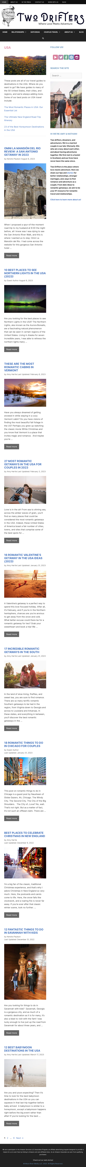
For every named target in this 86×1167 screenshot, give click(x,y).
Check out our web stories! (43, 1160)
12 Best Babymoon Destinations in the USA (22, 1049)
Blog (64, 2)
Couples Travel (51, 32)
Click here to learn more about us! (65, 199)
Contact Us (39, 2)
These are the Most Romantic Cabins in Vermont (19, 367)
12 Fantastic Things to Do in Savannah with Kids (23, 931)
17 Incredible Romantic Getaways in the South (21, 650)
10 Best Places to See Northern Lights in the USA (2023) (25, 273)
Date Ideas (35, 32)
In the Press (26, 2)
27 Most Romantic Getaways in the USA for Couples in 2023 (22, 464)
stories (70, 173)
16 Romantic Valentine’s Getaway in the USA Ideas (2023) (23, 558)
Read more (11, 255)
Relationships (18, 32)
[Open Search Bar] (43, 38)
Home (4, 2)
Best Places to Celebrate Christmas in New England (24, 834)
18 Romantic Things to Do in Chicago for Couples (23, 744)
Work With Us (53, 2)
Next (19, 1138)
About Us (14, 2)
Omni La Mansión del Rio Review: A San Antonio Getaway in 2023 (22, 151)
